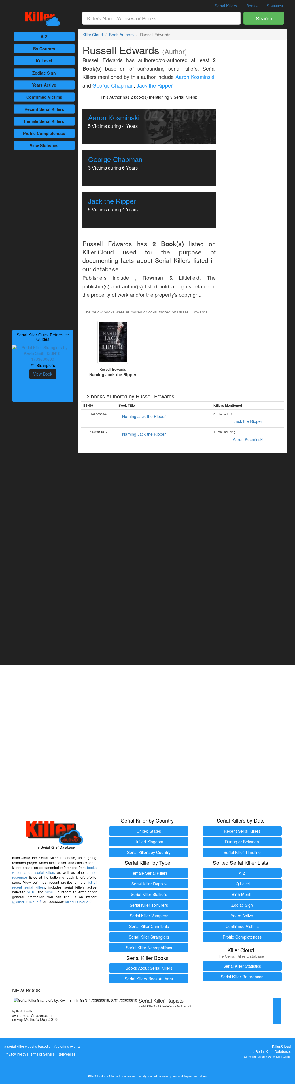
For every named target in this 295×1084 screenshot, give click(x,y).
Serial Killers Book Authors (149, 979)
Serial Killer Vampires (149, 915)
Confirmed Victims (242, 926)
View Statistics (44, 145)
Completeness (44, 133)
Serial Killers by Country (149, 852)
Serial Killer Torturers (149, 905)
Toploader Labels (195, 1076)
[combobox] (161, 18)
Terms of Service (42, 1053)
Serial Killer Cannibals (149, 926)
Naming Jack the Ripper (144, 416)
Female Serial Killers (149, 873)
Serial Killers (226, 6)
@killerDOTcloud (25, 901)
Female (44, 121)
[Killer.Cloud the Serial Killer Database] (42, 19)
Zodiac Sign (44, 73)
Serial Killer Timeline (242, 852)
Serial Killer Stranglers (149, 937)
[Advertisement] (42, 239)
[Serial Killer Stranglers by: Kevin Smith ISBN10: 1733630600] (42, 352)
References (66, 1053)
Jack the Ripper (154, 85)
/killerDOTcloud (76, 901)
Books (252, 6)
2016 (31, 891)
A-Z (44, 36)
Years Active (44, 85)
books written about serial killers (54, 870)
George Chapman (113, 85)
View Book (42, 374)
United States (149, 831)
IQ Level (44, 61)
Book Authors (121, 34)
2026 (49, 891)
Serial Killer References (242, 977)
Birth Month (242, 894)
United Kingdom (148, 842)
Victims (44, 97)
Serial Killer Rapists (149, 884)
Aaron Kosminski (194, 76)
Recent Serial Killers (242, 831)
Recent (44, 109)
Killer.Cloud (92, 34)
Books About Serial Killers (149, 968)
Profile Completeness (242, 937)
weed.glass (169, 1076)
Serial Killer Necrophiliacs (149, 947)
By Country (44, 49)
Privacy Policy (15, 1053)
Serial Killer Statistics (242, 966)
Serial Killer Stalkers (149, 894)
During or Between (242, 842)
